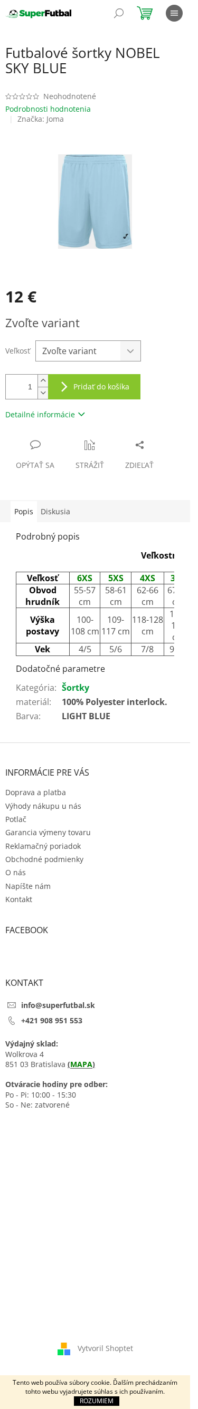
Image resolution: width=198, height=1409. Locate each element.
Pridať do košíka (101, 386)
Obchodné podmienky (44, 859)
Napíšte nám (28, 886)
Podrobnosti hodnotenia (48, 109)
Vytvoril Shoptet (105, 1348)
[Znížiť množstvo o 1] (42, 393)
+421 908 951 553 (51, 1020)
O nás (15, 872)
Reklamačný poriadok (43, 846)
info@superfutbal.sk (58, 1005)
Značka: (40, 119)
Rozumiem (97, 1400)
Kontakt (18, 899)
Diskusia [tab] (55, 511)
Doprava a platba (35, 792)
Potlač (15, 819)
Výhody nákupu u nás (43, 806)
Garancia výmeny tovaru (48, 832)
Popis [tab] (23, 511)
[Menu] (174, 13)
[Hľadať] (118, 13)
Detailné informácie (40, 414)
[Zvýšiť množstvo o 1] (42, 381)
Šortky (75, 687)
